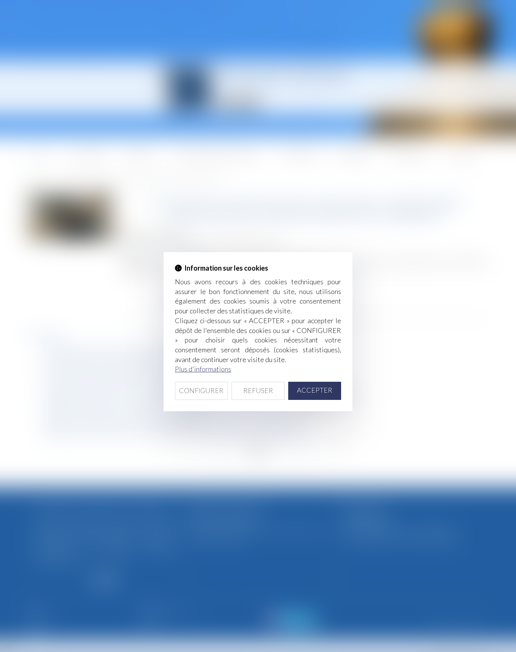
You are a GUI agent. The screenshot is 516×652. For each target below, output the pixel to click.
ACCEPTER (314, 390)
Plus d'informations (203, 369)
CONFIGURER (201, 390)
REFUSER (258, 390)
